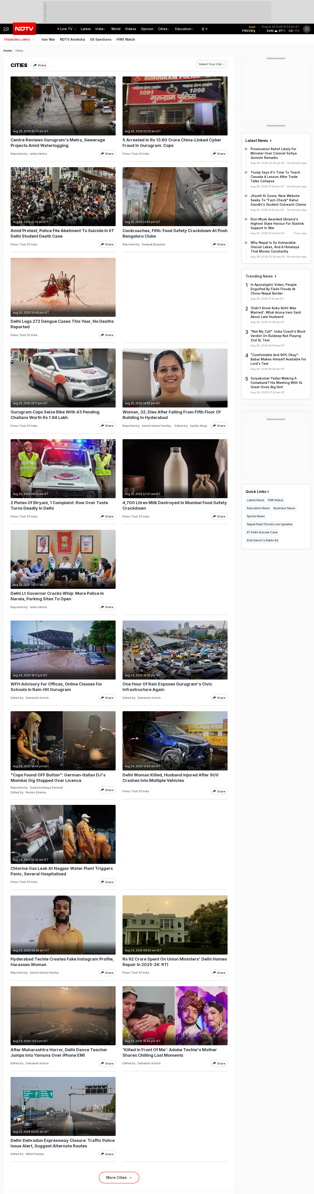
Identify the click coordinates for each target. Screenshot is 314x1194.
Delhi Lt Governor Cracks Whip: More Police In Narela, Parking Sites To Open (57, 596)
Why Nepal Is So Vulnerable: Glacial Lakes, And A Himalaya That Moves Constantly (275, 247)
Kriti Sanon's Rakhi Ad (262, 540)
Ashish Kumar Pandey (156, 425)
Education (183, 29)
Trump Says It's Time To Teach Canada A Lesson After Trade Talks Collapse (275, 176)
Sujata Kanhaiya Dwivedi (46, 787)
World (115, 29)
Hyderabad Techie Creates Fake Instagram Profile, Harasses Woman (62, 962)
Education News (258, 508)
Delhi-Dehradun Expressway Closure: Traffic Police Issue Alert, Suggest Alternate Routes (63, 1143)
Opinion (147, 29)
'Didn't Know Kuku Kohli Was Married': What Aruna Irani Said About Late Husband (276, 312)
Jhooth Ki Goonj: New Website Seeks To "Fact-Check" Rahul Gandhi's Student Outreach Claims (278, 200)
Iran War (48, 39)
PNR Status (275, 500)
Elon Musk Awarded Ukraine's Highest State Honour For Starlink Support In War (277, 223)
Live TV (66, 29)
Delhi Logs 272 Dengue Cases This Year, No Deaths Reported (62, 324)
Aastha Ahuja (198, 425)
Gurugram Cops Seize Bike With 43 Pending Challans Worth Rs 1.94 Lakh (55, 415)
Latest (86, 29)
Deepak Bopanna (153, 244)
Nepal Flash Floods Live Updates (270, 524)
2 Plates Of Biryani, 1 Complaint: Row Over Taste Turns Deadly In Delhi (59, 505)
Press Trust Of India (136, 153)
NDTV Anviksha (72, 39)
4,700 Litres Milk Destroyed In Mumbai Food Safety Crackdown (175, 505)
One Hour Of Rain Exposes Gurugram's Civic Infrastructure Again (167, 687)
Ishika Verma (38, 153)
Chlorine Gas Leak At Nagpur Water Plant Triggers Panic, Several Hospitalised (62, 871)
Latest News (257, 140)
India (99, 29)
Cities (162, 29)
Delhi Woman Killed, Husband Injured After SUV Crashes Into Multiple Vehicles (171, 778)
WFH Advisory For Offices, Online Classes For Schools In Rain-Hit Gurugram (56, 687)
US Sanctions (100, 39)
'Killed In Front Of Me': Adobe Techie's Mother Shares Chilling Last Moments (170, 1052)
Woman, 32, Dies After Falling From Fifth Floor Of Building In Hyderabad (172, 415)
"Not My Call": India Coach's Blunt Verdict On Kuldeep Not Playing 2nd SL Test (278, 335)
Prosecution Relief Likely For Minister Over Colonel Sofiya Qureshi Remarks (274, 153)
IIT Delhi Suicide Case (262, 532)
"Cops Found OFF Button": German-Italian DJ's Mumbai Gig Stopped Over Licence (58, 778)
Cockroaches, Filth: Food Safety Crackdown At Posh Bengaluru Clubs (175, 233)
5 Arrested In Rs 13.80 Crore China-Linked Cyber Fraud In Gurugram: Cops (172, 143)
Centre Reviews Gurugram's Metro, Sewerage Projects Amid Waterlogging (58, 143)
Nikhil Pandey (35, 1154)
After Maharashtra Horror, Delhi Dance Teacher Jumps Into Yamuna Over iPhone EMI (59, 1052)
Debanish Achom (37, 698)
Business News (284, 508)
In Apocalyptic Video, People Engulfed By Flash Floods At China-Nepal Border (274, 289)
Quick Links (255, 491)
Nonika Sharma (36, 792)
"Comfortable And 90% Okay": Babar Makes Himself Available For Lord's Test (278, 359)
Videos (130, 29)
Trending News (259, 276)
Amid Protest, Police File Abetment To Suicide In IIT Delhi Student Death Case (62, 233)
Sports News (256, 516)
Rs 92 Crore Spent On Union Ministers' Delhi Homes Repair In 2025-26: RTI (175, 962)
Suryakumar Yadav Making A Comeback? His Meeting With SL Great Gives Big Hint (277, 382)
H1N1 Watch (126, 39)
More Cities (117, 1177)
